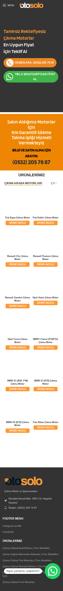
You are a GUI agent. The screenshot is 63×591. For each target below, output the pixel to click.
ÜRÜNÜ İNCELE (17, 223)
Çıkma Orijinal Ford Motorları (19, 582)
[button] (53, 571)
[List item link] (31, 508)
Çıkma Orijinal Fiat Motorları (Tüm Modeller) (27, 560)
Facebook (8, 531)
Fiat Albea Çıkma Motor (45, 422)
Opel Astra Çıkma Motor (45, 297)
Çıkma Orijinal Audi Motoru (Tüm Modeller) (26, 548)
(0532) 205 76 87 (31, 162)
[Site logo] (31, 5)
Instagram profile (12, 525)
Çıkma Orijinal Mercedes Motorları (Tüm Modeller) (30, 554)
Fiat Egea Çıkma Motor (17, 217)
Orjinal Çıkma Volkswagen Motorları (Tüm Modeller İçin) (31, 574)
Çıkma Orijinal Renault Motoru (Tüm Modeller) (28, 566)
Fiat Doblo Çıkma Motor (45, 217)
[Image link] (23, 480)
